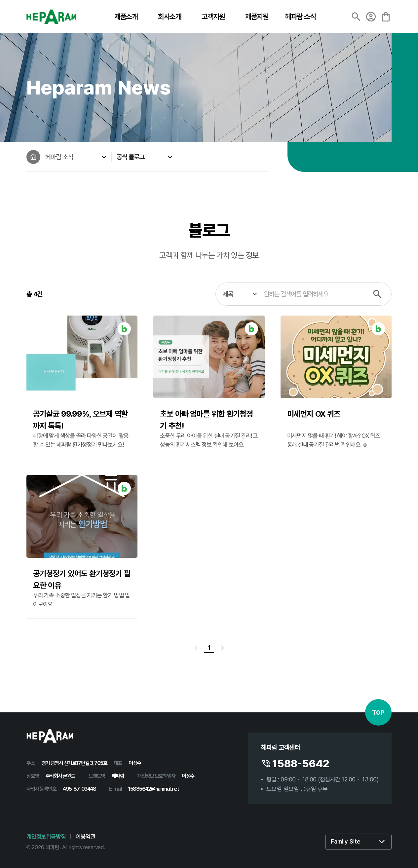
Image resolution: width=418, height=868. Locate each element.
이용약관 (85, 836)
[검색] (377, 294)
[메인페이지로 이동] (33, 157)
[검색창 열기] (356, 16)
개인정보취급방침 (45, 836)
